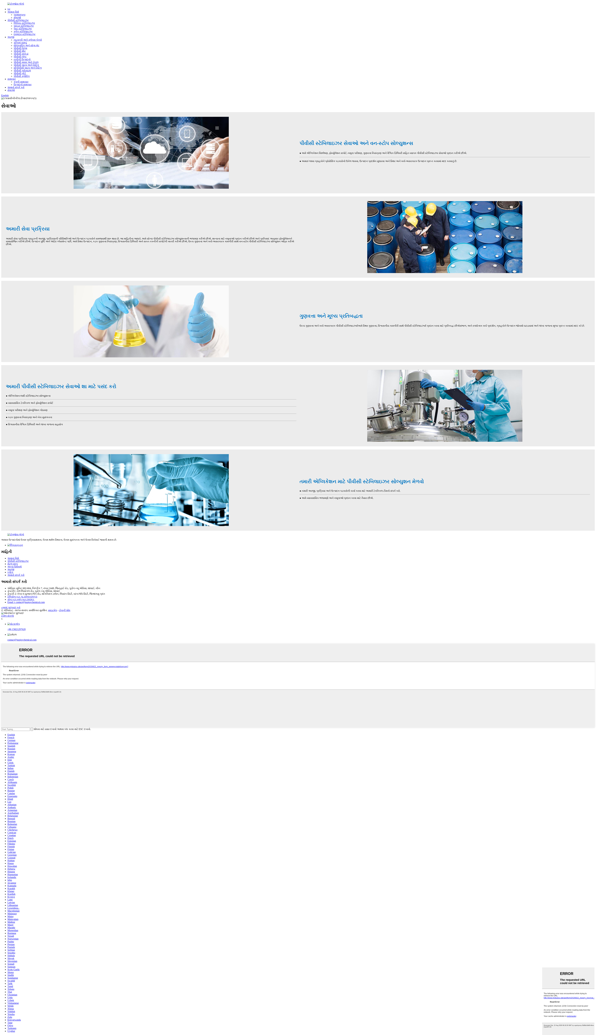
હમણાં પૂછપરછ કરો (10, 607)
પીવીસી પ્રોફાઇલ (22, 70)
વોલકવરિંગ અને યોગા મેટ (26, 45)
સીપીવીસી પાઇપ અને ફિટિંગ (28, 67)
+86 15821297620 (16, 629)
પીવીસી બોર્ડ (20, 73)
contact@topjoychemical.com (21, 639)
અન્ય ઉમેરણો (14, 566)
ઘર (8, 9)
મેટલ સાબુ (12, 564)
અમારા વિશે (13, 12)
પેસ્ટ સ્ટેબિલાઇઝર (23, 28)
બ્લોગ (10, 572)
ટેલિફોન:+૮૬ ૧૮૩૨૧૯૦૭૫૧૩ (22, 596)
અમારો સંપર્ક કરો (15, 87)
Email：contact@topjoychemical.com (26, 602)
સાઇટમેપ (52, 610)
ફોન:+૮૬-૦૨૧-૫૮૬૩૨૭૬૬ (20, 599)
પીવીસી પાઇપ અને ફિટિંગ (26, 65)
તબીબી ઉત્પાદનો (22, 59)
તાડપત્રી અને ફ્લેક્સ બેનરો (28, 40)
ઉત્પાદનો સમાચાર (23, 84)
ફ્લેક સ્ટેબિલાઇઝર (23, 31)
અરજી (10, 37)
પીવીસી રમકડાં (21, 53)
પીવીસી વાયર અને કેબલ (26, 62)
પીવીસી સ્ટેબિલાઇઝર (18, 20)
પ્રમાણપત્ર (19, 14)
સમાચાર (11, 79)
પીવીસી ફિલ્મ (20, 48)
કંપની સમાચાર (21, 81)
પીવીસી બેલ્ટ (20, 56)
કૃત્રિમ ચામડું (20, 42)
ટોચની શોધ (64, 610)
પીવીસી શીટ (20, 51)
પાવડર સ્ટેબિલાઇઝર (24, 26)
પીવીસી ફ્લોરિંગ (22, 76)
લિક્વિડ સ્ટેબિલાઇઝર (24, 23)
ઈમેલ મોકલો (7, 616)
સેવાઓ (17, 17)
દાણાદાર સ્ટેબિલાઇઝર (24, 34)
